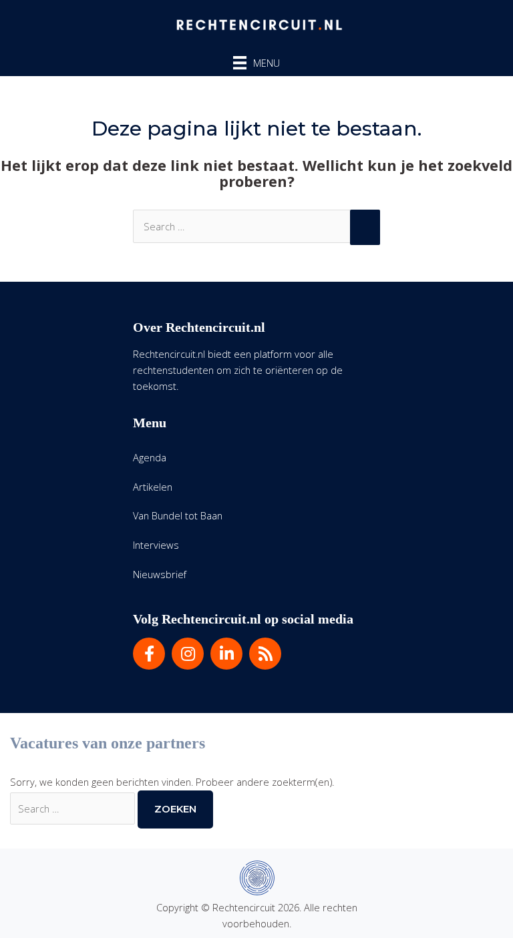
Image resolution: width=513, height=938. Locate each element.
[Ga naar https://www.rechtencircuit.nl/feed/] (265, 654)
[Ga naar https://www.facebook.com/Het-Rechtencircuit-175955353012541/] (149, 654)
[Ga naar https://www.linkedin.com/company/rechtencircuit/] (226, 654)
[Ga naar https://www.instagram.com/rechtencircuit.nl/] (188, 654)
